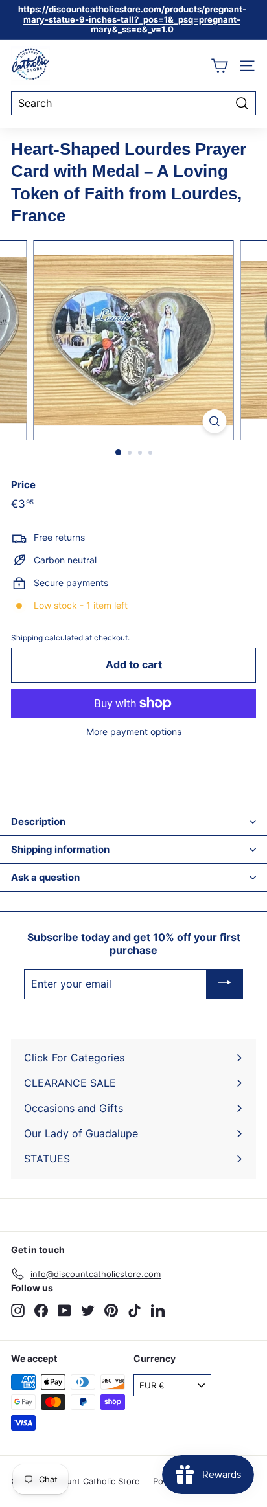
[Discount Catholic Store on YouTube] (64, 1310)
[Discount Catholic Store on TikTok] (134, 1310)
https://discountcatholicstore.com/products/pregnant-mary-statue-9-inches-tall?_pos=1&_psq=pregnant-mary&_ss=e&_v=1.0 (132, 19)
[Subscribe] (225, 984)
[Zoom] (215, 421)
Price (23, 485)
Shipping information (60, 849)
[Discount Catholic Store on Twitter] (88, 1310)
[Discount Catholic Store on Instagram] (18, 1310)
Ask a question (45, 877)
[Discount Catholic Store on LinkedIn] (158, 1310)
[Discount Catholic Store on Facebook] (41, 1310)
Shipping (27, 637)
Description (38, 821)
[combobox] (133, 103)
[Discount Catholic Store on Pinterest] (111, 1310)
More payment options (133, 732)
